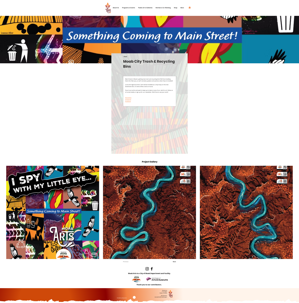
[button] (116, 7)
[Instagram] (147, 269)
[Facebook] (152, 269)
